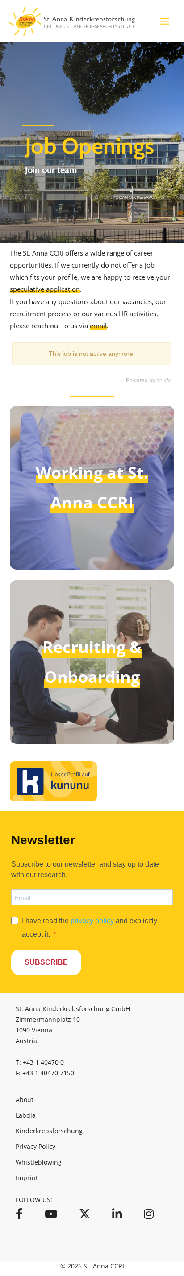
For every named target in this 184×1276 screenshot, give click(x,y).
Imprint (27, 1177)
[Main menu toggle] (164, 21)
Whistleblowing (39, 1162)
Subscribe (46, 962)
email (98, 325)
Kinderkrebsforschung (49, 1131)
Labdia (26, 1115)
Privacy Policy (35, 1146)
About (24, 1099)
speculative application (45, 289)
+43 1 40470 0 (43, 1062)
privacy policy (92, 921)
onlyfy (163, 380)
